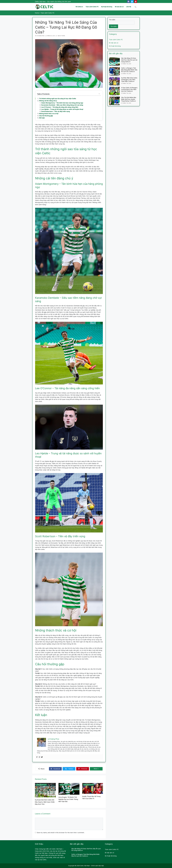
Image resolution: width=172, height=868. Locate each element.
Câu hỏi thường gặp (46, 116)
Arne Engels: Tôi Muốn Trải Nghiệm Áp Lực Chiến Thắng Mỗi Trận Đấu (68, 799)
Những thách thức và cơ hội (48, 113)
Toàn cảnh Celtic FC (41, 784)
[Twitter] (132, 1)
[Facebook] (128, 1)
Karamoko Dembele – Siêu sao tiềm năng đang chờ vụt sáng (62, 105)
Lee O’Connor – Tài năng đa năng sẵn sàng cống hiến (59, 107)
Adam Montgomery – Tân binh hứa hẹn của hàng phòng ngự (62, 103)
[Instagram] (39, 757)
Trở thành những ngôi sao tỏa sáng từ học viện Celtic (57, 98)
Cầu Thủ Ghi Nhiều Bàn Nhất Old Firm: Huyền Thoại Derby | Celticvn (128, 99)
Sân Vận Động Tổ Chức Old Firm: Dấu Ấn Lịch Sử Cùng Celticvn (129, 60)
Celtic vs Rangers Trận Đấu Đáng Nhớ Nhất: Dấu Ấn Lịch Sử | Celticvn (129, 69)
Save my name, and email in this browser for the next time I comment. (60, 832)
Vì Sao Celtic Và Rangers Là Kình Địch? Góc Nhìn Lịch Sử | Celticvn (129, 89)
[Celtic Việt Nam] (44, 6)
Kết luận (42, 118)
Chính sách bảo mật (97, 865)
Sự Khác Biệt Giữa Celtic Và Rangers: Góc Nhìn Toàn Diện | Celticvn (129, 79)
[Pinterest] (135, 1)
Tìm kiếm (112, 20)
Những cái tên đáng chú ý (48, 101)
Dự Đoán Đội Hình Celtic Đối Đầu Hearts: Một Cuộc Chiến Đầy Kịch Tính (45, 802)
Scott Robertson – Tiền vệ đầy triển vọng (55, 111)
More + (97, 769)
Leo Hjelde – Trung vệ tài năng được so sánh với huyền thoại (62, 109)
